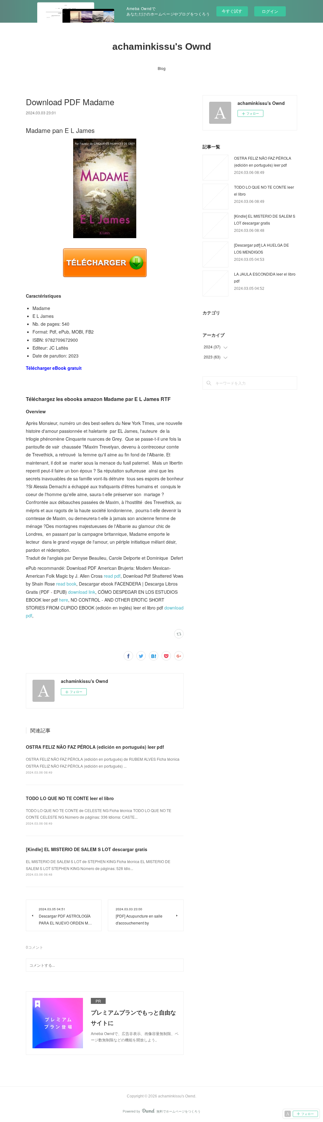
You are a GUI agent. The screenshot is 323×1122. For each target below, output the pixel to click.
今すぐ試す (232, 11)
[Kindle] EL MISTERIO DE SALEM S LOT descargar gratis (86, 849)
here (63, 600)
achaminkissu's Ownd (161, 46)
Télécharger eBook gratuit (54, 368)
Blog (162, 68)
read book (66, 584)
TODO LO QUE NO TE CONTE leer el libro (70, 798)
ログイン (270, 11)
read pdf (112, 576)
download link (81, 592)
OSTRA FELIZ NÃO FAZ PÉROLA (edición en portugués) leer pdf (95, 747)
